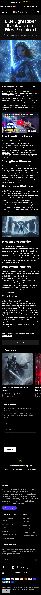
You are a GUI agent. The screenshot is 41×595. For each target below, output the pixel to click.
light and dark (25, 313)
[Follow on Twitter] (8, 567)
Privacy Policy (15, 415)
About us (5, 531)
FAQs (4, 528)
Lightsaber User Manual (8, 519)
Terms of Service (28, 415)
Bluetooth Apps (7, 524)
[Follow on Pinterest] (17, 567)
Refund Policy (27, 522)
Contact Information (10, 535)
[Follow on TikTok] (27, 567)
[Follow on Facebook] (3, 567)
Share (22, 342)
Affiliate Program (28, 532)
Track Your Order (8, 538)
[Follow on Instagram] (13, 567)
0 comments (33, 35)
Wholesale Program (29, 536)
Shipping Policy (28, 525)
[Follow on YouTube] (22, 567)
